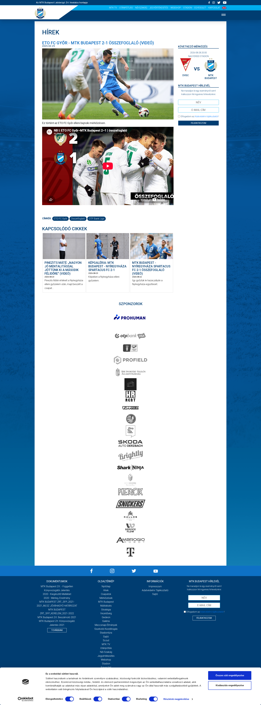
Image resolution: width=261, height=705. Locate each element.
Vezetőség (106, 613)
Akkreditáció (130, 88)
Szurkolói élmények (130, 79)
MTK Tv (113, 7)
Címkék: (47, 218)
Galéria (130, 70)
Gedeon (106, 617)
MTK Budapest (106, 601)
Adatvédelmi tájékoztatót (206, 116)
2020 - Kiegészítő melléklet (57, 594)
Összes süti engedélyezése (230, 675)
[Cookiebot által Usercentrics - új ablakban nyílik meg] (25, 699)
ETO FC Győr (60, 218)
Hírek (130, 33)
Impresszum (155, 586)
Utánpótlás (126, 7)
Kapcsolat (214, 7)
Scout (106, 640)
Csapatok (130, 43)
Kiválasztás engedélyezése (230, 685)
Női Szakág (141, 7)
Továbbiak (57, 630)
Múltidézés (106, 605)
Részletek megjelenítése (176, 699)
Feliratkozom (198, 123)
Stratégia (106, 609)
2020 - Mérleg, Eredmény (57, 598)
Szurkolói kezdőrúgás (106, 628)
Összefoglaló (78, 218)
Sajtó (106, 636)
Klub (130, 61)
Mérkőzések (130, 52)
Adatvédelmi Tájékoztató (155, 590)
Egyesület (200, 7)
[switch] (97, 699)
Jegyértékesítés (159, 7)
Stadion (187, 7)
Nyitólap (130, 24)
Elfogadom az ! (200, 116)
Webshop (176, 7)
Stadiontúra (106, 632)
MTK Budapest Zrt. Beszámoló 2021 (57, 617)
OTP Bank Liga (96, 218)
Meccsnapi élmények (106, 625)
